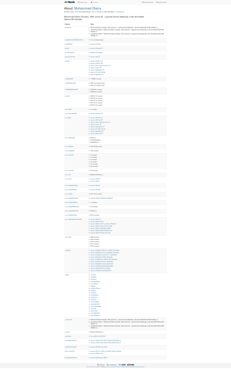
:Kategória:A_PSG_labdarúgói (102, 257)
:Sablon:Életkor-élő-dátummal (101, 230)
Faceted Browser (148, 2)
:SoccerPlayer (95, 281)
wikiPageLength (70, 83)
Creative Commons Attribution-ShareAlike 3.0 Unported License (130, 366)
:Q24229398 (96, 306)
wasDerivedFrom (71, 340)
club (67, 48)
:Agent (93, 286)
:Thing (93, 275)
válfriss (68, 194)
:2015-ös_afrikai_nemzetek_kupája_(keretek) (106, 351)
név (68, 174)
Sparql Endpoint (162, 2)
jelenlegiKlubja (71, 113)
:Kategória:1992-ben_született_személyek (105, 250)
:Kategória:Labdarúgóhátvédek (102, 266)
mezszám (69, 170)
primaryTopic (70, 357)
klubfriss (69, 146)
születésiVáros (71, 189)
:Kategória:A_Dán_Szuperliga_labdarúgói (105, 252)
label (67, 332)
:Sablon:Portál (97, 221)
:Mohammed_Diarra (99, 347)
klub (68, 118)
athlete (77, 12)
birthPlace (68, 44)
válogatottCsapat (71, 198)
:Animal (93, 293)
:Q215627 (95, 304)
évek (68, 237)
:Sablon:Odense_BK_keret (101, 233)
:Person (94, 279)
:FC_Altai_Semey (98, 72)
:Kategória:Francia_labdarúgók (102, 261)
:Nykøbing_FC (97, 74)
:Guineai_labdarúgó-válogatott (102, 198)
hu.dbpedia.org (120, 12)
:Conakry (96, 44)
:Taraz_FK (96, 68)
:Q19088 (95, 302)
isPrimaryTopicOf (70, 347)
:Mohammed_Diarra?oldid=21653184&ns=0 (106, 340)
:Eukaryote (94, 295)
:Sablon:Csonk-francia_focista (101, 226)
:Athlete (93, 277)
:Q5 (93, 308)
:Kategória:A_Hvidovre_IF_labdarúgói (104, 255)
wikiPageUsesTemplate (73, 219)
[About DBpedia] (69, 2)
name (69, 351)
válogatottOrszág (71, 211)
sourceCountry (70, 57)
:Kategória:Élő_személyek (100, 268)
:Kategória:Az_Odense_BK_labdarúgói (104, 259)
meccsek (69, 155)
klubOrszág (70, 138)
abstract (68, 27)
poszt (68, 179)
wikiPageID (69, 79)
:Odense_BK (97, 63)
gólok (68, 109)
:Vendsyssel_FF (97, 70)
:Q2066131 (95, 315)
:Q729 (94, 311)
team (67, 61)
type (67, 275)
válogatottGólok (71, 202)
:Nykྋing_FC (97, 133)
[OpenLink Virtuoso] (100, 364)
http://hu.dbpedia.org (97, 12)
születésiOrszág (71, 185)
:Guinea (95, 57)
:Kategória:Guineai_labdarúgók (102, 264)
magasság (69, 151)
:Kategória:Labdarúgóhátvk (101, 270)
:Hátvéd (95, 179)
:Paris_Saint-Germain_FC (100, 65)
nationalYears (69, 52)
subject (67, 250)
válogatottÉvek (71, 215)
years (67, 96)
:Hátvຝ (95, 181)
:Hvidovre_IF (97, 48)
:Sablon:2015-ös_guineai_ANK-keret (103, 224)
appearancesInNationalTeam (74, 40)
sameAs (68, 336)
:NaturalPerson (95, 288)
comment (68, 319)
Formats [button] (95, 2)
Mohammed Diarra (87, 8)
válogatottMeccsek (72, 206)
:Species (94, 297)
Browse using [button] (83, 2)
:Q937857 (95, 313)
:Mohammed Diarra (98, 336)
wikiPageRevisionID (71, 89)
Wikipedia (103, 366)
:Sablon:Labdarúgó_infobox (101, 228)
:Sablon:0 (96, 219)
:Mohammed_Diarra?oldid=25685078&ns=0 (106, 342)
